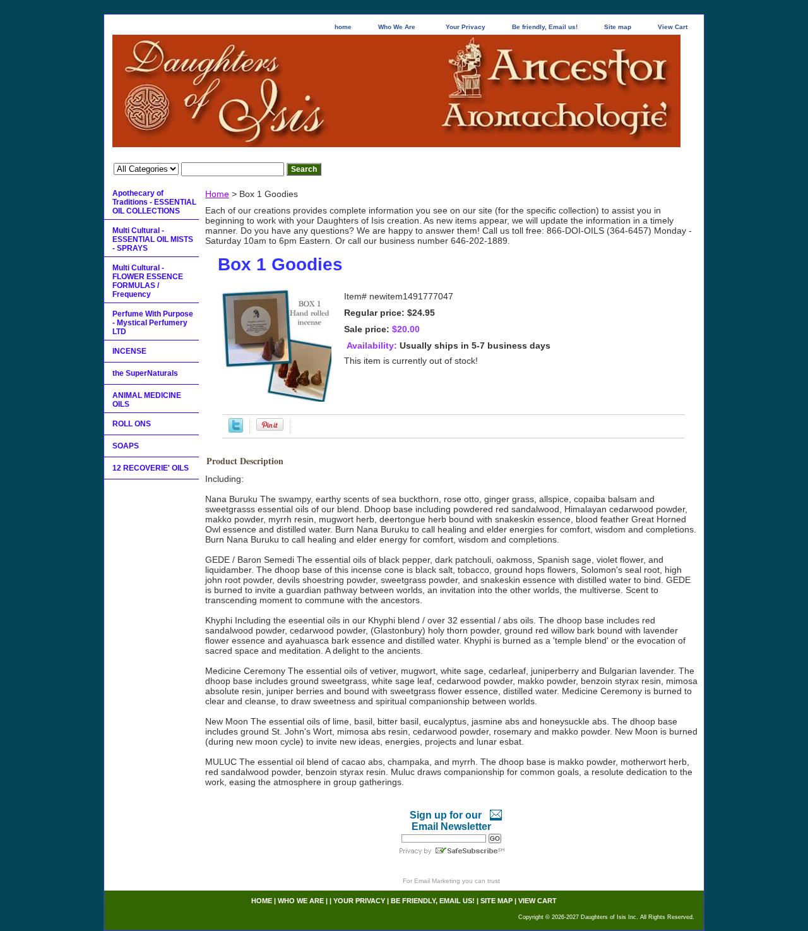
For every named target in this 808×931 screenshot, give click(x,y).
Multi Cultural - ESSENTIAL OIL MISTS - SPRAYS (152, 239)
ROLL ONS (131, 423)
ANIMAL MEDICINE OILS (146, 400)
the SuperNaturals (145, 373)
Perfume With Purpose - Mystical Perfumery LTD (152, 322)
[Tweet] (236, 429)
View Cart (672, 26)
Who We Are (396, 26)
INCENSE (129, 351)
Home (217, 194)
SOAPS (125, 445)
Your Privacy (465, 26)
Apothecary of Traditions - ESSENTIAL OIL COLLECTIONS (154, 202)
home (343, 26)
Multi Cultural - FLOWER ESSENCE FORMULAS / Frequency (147, 281)
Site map (617, 26)
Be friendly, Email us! (545, 26)
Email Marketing (437, 880)
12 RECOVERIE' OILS (150, 468)
